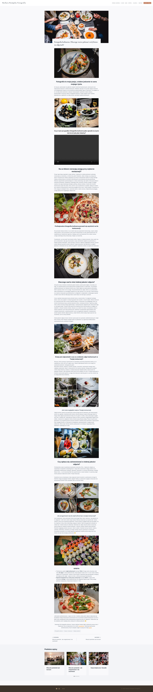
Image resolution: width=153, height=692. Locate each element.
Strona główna (116, 3)
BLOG (63, 688)
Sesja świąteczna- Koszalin (99, 668)
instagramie (81, 626)
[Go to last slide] (46, 663)
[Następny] (107, 663)
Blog (126, 3)
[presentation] (54, 658)
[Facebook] (56, 688)
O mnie (122, 3)
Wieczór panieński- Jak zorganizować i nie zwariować (62, 639)
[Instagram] (59, 688)
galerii (90, 627)
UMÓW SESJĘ (147, 3)
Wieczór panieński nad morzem (93, 638)
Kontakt (140, 3)
